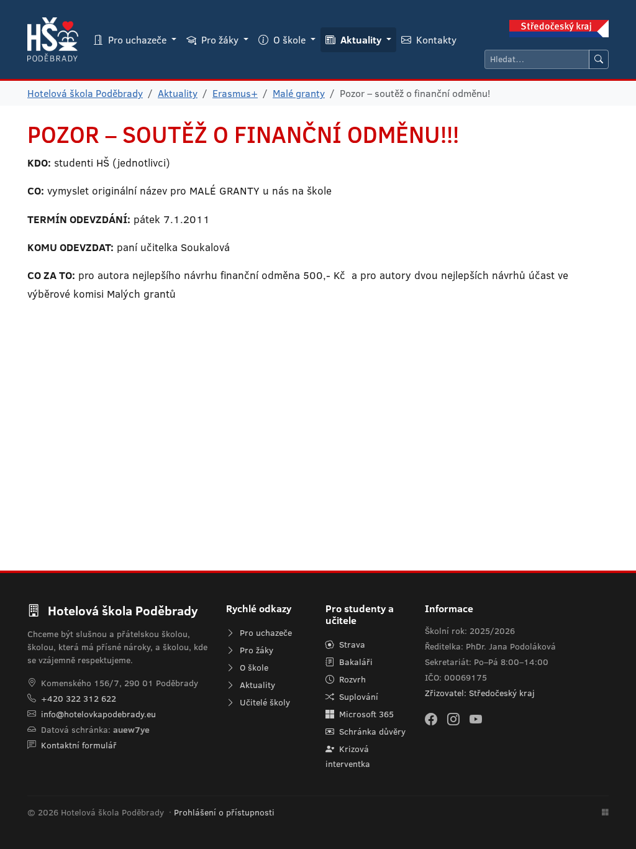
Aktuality (178, 93)
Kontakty (435, 40)
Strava (351, 644)
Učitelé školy (263, 702)
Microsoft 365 (365, 714)
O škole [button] (289, 40)
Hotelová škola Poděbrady (85, 93)
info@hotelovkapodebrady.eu (98, 714)
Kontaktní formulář (79, 745)
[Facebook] (431, 719)
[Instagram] (453, 719)
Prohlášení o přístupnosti (224, 812)
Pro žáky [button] (220, 40)
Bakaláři (355, 662)
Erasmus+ (235, 93)
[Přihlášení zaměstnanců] (605, 813)
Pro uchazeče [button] (137, 40)
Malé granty (299, 93)
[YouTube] (476, 719)
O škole (252, 667)
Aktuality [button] (361, 40)
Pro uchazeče (264, 632)
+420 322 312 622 (78, 698)
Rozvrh (351, 679)
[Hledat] (599, 59)
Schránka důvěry (371, 731)
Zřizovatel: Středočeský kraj (480, 693)
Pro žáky (255, 650)
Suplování (357, 697)
